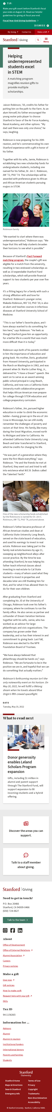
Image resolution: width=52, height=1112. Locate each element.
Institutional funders (13, 1044)
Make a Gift (42, 32)
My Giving (12, 32)
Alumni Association (12, 955)
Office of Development (14, 945)
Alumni (6, 1033)
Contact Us (26, 32)
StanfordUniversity (26, 1074)
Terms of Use (34, 1080)
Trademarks (34, 1093)
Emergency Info (12, 1093)
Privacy (31, 1085)
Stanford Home (12, 1080)
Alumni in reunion (11, 1039)
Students (7, 1060)
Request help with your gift (16, 996)
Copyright (33, 1089)
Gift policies (8, 985)
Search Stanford (13, 1089)
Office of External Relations (16, 950)
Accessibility (34, 1102)
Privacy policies (10, 966)
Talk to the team (16, 920)
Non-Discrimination (37, 1098)
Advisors (7, 1028)
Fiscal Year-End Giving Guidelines (19, 20)
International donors (13, 1049)
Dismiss (39, 25)
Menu (46, 41)
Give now (7, 980)
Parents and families (13, 1055)
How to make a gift (12, 990)
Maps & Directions (14, 1085)
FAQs (5, 1001)
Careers (6, 960)
